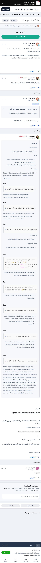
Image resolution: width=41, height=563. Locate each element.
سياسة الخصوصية (29, 555)
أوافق (4, 552)
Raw (4, 183)
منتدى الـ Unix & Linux (11, 26)
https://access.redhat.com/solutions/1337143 (26, 412)
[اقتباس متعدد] (38, 71)
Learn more (37, 3)
